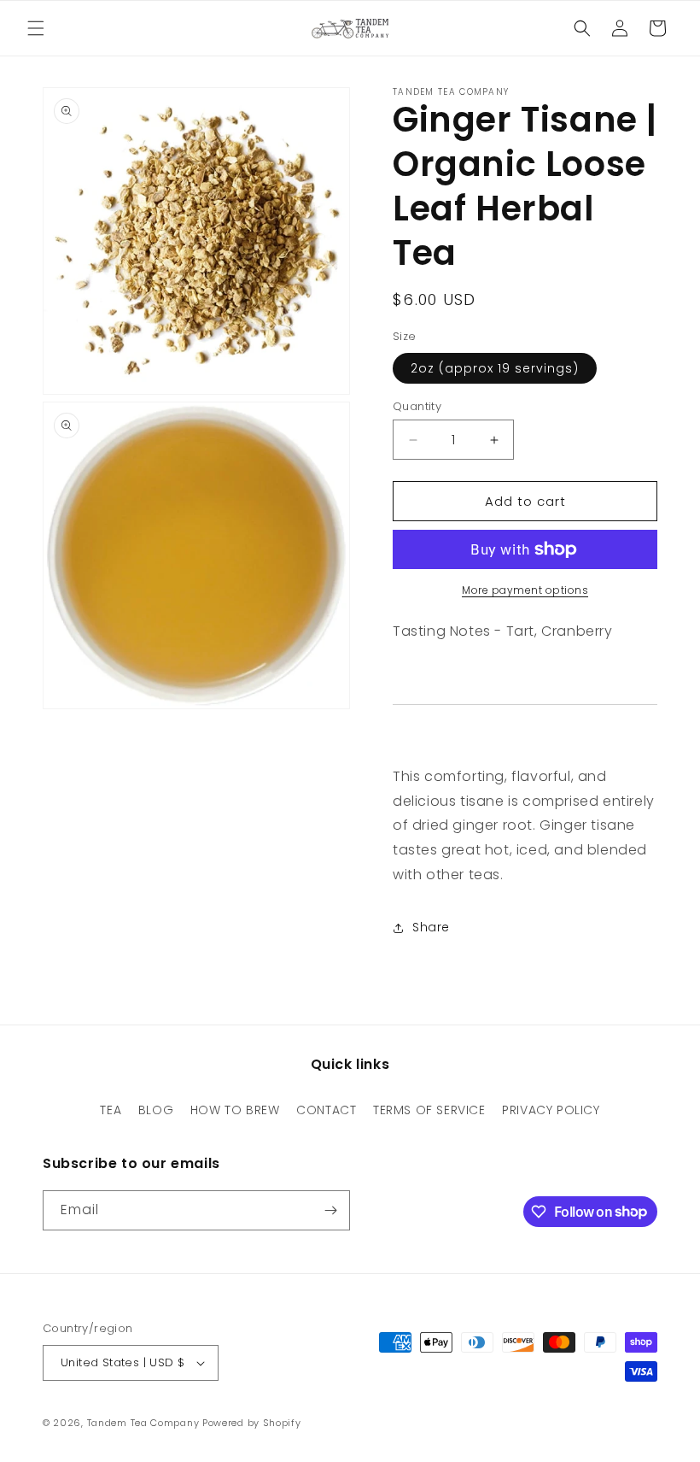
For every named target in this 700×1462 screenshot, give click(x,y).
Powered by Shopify (251, 1423)
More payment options (525, 590)
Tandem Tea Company (143, 1423)
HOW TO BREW (235, 1110)
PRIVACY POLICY (550, 1110)
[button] (36, 28)
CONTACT (326, 1110)
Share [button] (431, 927)
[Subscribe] (330, 1210)
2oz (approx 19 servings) (495, 368)
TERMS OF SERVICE (429, 1110)
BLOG (155, 1110)
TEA (110, 1110)
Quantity (417, 406)
